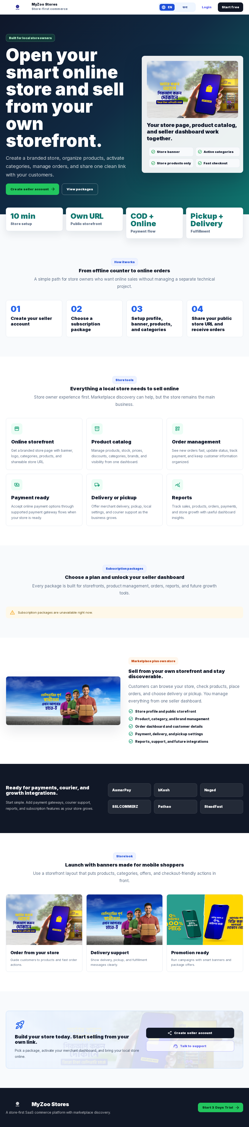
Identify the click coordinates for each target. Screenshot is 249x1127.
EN (170, 7)
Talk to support (193, 1046)
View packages (80, 189)
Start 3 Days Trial (217, 1107)
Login (207, 7)
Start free (230, 7)
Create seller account (29, 189)
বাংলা (185, 7)
